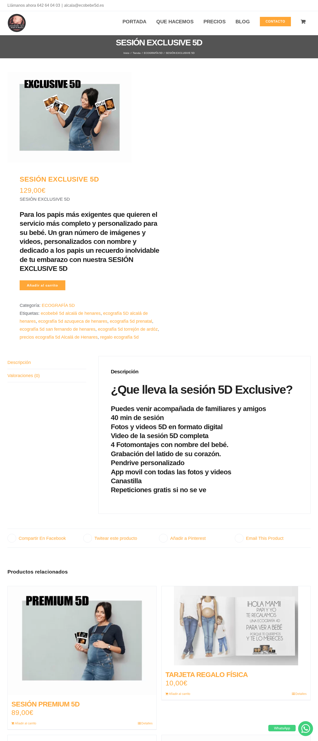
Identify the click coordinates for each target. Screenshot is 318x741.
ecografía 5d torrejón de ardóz (128, 329)
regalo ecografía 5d (119, 337)
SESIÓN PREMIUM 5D (45, 704)
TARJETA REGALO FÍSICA (206, 674)
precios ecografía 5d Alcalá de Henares (59, 337)
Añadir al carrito (42, 285)
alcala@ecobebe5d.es (84, 5)
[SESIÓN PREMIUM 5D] (82, 640)
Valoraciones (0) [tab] (23, 375)
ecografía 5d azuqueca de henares (72, 321)
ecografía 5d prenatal (131, 321)
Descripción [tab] (19, 362)
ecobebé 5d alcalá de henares (71, 313)
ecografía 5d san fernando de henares (57, 329)
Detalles (147, 723)
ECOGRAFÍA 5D (58, 305)
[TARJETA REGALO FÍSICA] (236, 625)
